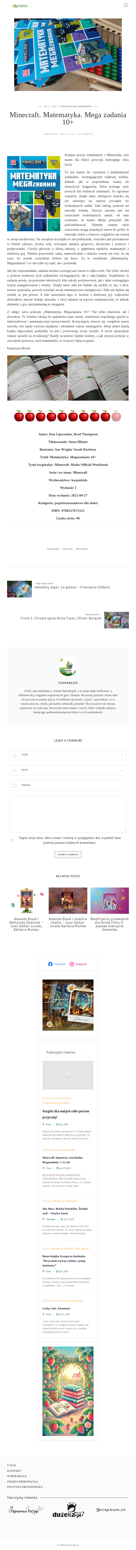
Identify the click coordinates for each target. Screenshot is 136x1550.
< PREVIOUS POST (44, 584)
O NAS (11, 1465)
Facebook (53, 549)
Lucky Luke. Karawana (56, 1308)
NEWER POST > (93, 615)
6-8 (63, 1098)
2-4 (52, 1098)
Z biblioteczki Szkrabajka (75, 106)
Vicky (48, 1168)
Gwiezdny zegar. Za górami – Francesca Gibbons (72, 587)
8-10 (54, 106)
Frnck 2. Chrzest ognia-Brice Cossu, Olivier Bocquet (61, 618)
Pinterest (82, 549)
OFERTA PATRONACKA (22, 1481)
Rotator (69, 1248)
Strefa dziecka (82, 1248)
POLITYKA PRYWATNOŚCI (25, 1487)
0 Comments (85, 134)
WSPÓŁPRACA (17, 1476)
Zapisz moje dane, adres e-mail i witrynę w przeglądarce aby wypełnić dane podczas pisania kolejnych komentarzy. (70, 840)
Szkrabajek (50, 134)
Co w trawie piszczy (53, 1248)
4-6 (58, 1098)
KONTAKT (14, 1471)
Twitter (67, 549)
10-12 (47, 106)
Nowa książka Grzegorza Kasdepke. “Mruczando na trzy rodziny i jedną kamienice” (64, 1261)
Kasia (48, 1124)
